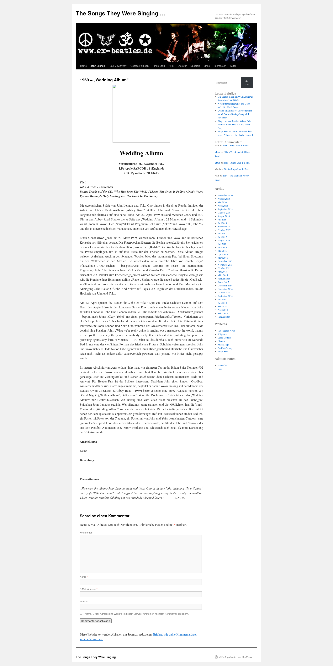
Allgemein (222, 334)
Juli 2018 (222, 219)
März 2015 (223, 275)
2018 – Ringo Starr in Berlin (236, 145)
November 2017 (225, 226)
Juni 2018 (222, 223)
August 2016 (224, 240)
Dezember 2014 (225, 285)
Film (171, 66)
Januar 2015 (223, 282)
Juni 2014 (222, 302)
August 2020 (224, 198)
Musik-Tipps (223, 344)
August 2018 (224, 216)
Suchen (247, 82)
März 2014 (223, 313)
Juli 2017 (222, 233)
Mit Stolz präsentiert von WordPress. (235, 656)
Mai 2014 (222, 306)
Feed (220, 368)
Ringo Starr (158, 66)
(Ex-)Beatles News (226, 330)
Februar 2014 (224, 316)
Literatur (182, 66)
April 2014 (223, 309)
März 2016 (223, 257)
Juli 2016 (222, 243)
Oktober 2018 (224, 212)
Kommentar (86, 532)
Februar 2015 (224, 278)
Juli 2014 (222, 299)
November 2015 (225, 264)
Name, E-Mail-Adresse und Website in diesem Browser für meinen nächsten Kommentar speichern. (137, 613)
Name (84, 576)
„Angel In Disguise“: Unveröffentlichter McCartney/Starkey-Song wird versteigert (235, 114)
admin (217, 152)
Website (84, 601)
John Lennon (98, 66)
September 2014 (225, 295)
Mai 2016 (222, 250)
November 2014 (225, 288)
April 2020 (223, 205)
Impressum (220, 66)
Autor (233, 66)
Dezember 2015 (225, 261)
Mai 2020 (222, 202)
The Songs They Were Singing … (121, 13)
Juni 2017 (222, 236)
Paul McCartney (118, 66)
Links (207, 66)
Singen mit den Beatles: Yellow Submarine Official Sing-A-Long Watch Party (234, 124)
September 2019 (225, 209)
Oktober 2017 (224, 229)
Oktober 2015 (224, 268)
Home (83, 66)
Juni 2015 (222, 271)
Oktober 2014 (224, 292)
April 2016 (223, 254)
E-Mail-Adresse (89, 589)
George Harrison (139, 66)
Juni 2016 (222, 247)
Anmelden (222, 365)
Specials (195, 66)
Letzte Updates (224, 337)
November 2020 (225, 195)
